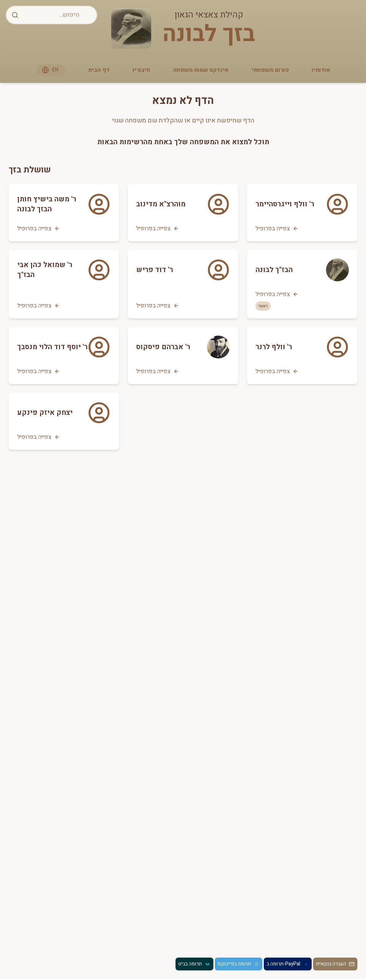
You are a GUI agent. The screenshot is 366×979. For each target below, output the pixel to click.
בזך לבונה (209, 34)
